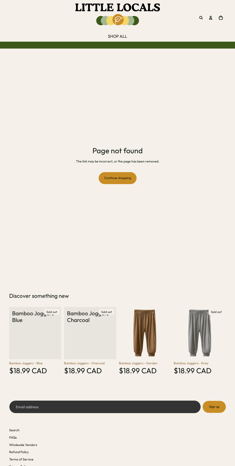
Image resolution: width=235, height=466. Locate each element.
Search (14, 430)
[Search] (201, 18)
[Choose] (164, 352)
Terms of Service (21, 459)
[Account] (211, 18)
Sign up (214, 407)
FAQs (13, 437)
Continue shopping (117, 178)
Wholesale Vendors (23, 445)
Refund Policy (19, 452)
